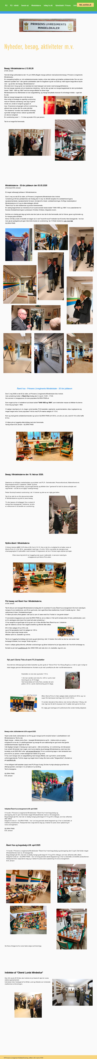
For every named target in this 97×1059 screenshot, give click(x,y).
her (40, 946)
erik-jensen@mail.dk (33, 751)
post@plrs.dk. (11, 760)
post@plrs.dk (22, 648)
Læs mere (68, 221)
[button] (14, 6)
